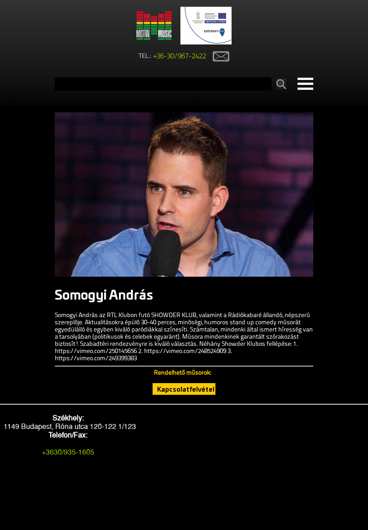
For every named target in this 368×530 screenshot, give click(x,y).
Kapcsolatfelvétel (186, 388)
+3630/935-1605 (68, 452)
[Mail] (217, 56)
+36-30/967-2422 (179, 56)
